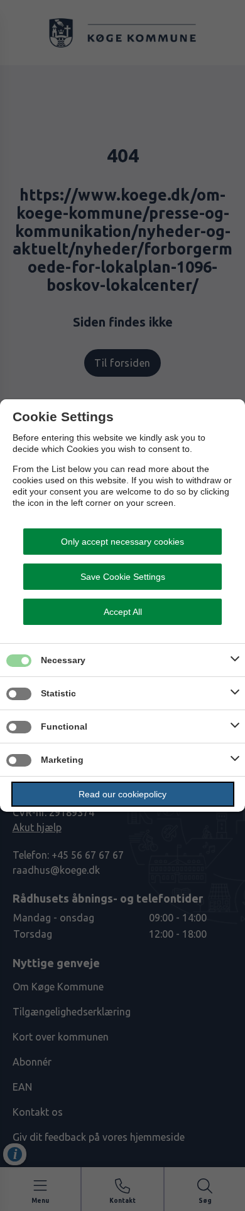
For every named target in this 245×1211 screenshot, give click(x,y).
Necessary (63, 660)
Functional (64, 726)
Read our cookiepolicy (122, 794)
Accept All (123, 612)
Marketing (62, 760)
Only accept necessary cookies (122, 542)
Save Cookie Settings (122, 577)
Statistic (58, 693)
